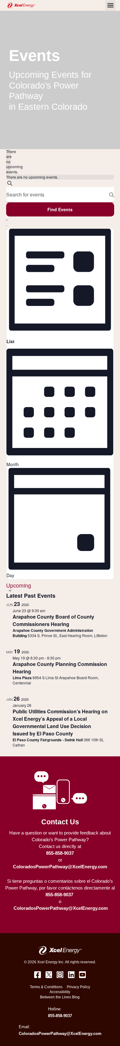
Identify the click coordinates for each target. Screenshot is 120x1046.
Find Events (60, 209)
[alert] (8, 162)
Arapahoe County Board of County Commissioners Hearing (53, 620)
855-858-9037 (60, 853)
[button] (110, 5)
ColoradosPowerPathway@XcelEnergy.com (60, 866)
